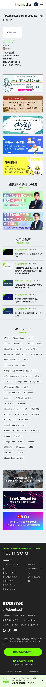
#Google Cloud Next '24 (13, 349)
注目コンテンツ (9, 589)
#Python (31, 441)
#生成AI (7, 343)
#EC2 (31, 447)
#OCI (17, 414)
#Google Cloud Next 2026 (13, 441)
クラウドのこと (8, 42)
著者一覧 (31, 564)
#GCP (25, 414)
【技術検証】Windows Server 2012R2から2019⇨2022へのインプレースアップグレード (12, 58)
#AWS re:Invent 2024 (12, 387)
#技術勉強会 (28, 392)
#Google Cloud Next (11, 392)
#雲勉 (37, 376)
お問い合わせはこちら (23, 651)
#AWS (6, 338)
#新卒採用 (35, 409)
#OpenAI (20, 452)
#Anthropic (20, 447)
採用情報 (31, 615)
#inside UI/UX (36, 354)
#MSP (39, 343)
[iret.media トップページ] (15, 554)
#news (30, 338)
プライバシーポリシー (11, 620)
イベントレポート (10, 572)
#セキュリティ (31, 349)
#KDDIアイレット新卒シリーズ (15, 354)
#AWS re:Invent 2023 (23, 398)
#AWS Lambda (24, 420)
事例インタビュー (10, 585)
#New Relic (8, 452)
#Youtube (7, 398)
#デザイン (27, 376)
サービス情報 (19, 615)
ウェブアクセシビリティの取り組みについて (20, 624)
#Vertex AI (35, 414)
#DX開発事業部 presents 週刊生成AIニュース (21, 371)
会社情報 (6, 615)
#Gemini (29, 343)
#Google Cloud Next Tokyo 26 (15, 431)
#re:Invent (18, 343)
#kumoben (22, 403)
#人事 (26, 360)
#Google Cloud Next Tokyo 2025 (28, 381)
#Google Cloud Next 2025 (13, 458)
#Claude (7, 436)
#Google (7, 414)
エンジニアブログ (9, 40)
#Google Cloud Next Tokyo (14, 425)
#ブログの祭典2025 (11, 376)
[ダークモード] (36, 4)
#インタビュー (9, 420)
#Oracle (17, 436)
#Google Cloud (18, 338)
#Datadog (35, 431)
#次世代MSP (8, 403)
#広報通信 (8, 447)
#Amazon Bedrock (11, 365)
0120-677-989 (23, 661)
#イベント (8, 381)
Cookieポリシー (30, 620)
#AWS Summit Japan (11, 360)
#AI (23, 365)
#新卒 (26, 387)
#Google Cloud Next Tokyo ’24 (15, 409)
